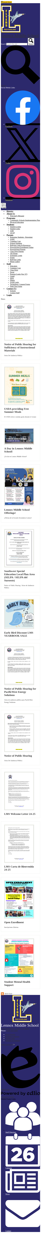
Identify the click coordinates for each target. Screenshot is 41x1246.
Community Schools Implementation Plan (25, 220)
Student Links (15, 229)
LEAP (12, 233)
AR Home (14, 253)
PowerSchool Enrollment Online (21, 247)
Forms (12, 258)
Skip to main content (8, 4)
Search (3, 44)
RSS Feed (8, 994)
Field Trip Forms (16, 286)
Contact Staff (14, 293)
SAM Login (14, 282)
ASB (12, 231)
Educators (13, 266)
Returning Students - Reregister (21, 237)
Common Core (15, 241)
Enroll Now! (7, 2)
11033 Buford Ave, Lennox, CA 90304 (15, 1029)
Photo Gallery (15, 262)
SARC (12, 239)
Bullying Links (15, 260)
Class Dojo (14, 270)
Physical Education (17, 222)
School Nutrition (16, 243)
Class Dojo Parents (17, 251)
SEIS (12, 278)
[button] (10, 214)
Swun (12, 272)
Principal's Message (17, 216)
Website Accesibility (12, 1041)
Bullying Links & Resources (20, 245)
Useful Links (10, 1039)
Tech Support (10, 1034)
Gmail (12, 276)
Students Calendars (12, 1037)
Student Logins (15, 227)
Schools (13, 291)
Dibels (12, 280)
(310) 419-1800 (12, 1031)
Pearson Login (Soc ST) (18, 274)
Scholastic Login (16, 255)
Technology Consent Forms (20, 284)
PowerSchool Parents (17, 249)
